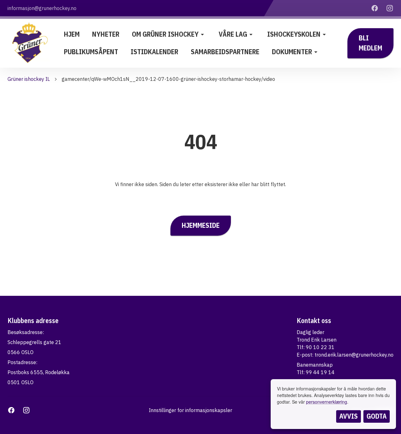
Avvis (348, 416)
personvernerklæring (326, 402)
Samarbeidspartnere (225, 51)
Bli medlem (370, 43)
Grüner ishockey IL (29, 79)
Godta (377, 416)
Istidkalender (154, 51)
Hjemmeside (201, 225)
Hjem (72, 34)
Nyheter (105, 34)
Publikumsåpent (91, 51)
